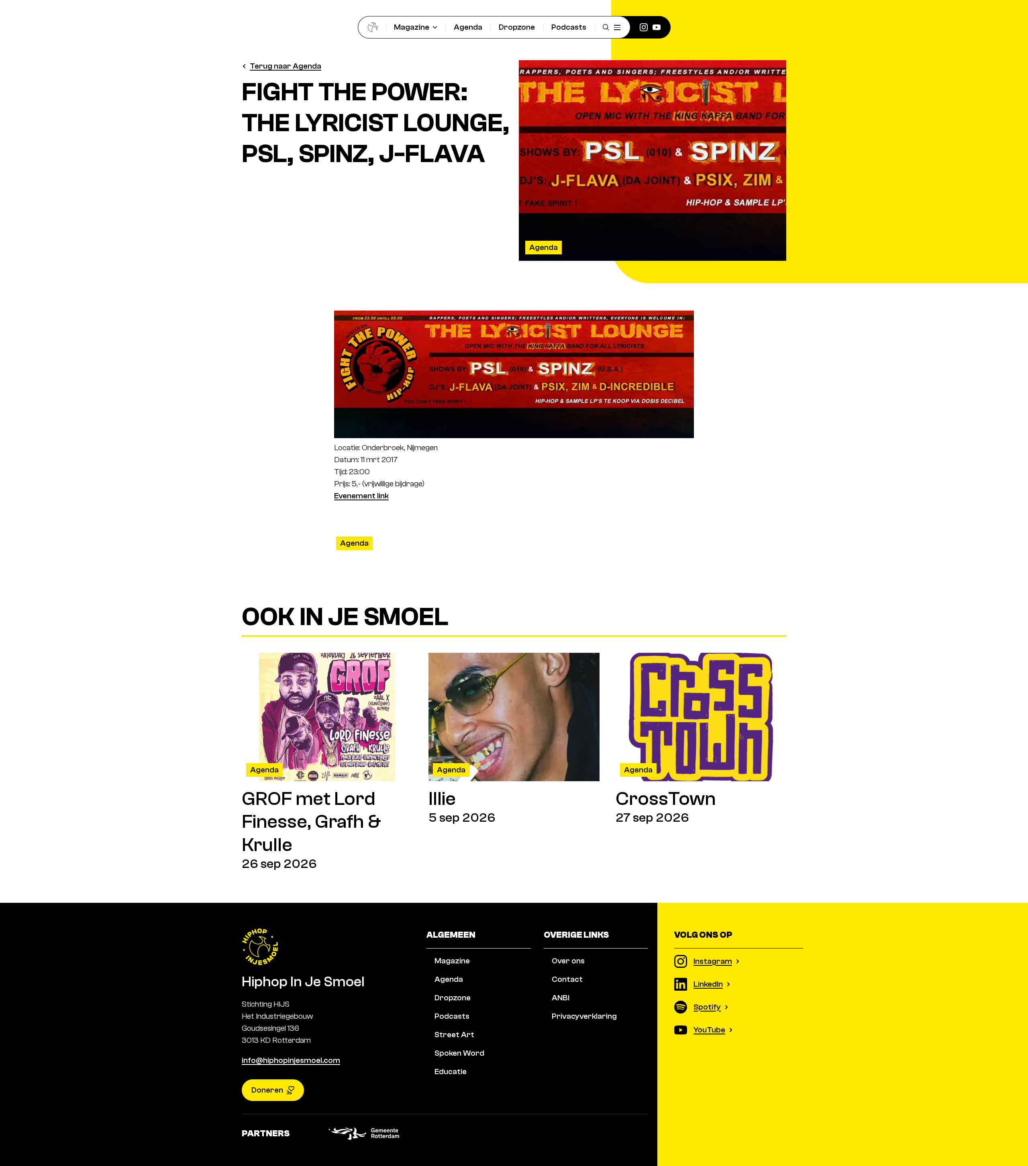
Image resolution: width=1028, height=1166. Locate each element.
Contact (567, 979)
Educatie (450, 1071)
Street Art (454, 1034)
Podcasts (568, 27)
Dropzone (517, 27)
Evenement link (361, 495)
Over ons (568, 960)
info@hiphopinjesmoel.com (291, 1060)
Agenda (468, 27)
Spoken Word (459, 1053)
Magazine (411, 27)
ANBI (560, 997)
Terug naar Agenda (285, 66)
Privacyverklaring (584, 1016)
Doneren (267, 1090)
